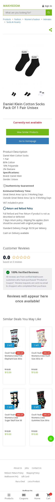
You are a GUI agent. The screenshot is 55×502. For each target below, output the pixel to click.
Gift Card (25, 476)
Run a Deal (20, 481)
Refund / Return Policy (14, 473)
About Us (18, 468)
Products (7, 19)
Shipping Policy (32, 473)
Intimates (47, 19)
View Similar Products (27, 132)
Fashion (17, 19)
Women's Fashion (32, 19)
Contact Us (36, 468)
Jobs (27, 468)
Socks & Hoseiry (13, 22)
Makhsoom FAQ (11, 476)
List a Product (34, 481)
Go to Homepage (27, 141)
